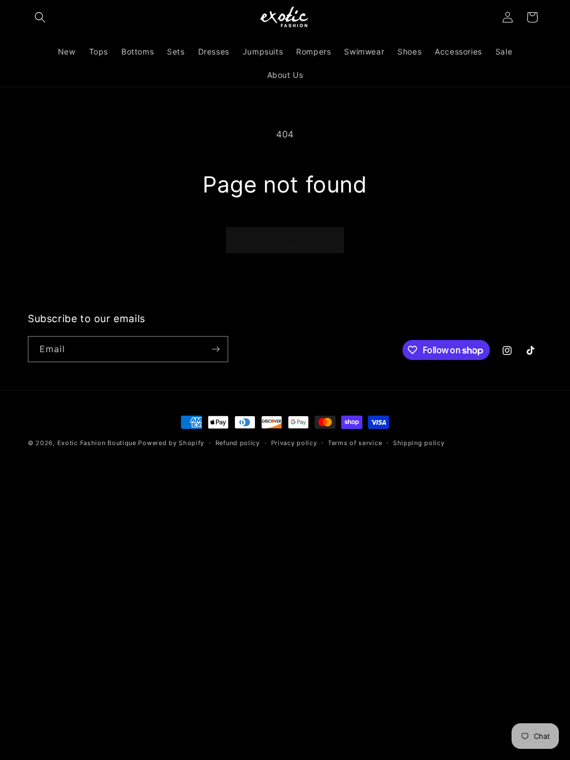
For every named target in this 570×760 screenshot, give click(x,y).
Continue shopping (285, 239)
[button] (40, 17)
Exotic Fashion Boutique (96, 443)
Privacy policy (294, 443)
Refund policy (237, 443)
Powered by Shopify (171, 443)
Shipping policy (419, 443)
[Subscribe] (215, 349)
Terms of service (355, 443)
